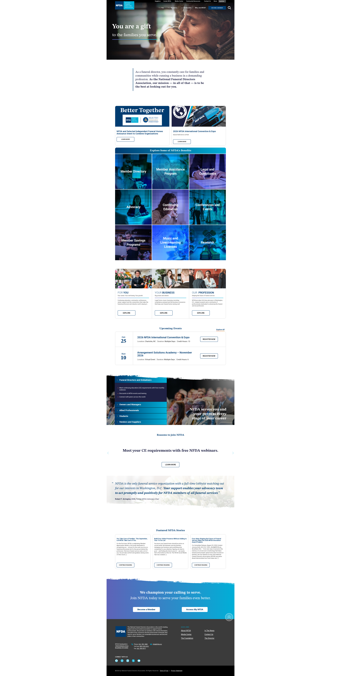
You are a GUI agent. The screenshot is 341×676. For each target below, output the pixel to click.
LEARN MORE (182, 141)
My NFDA (221, 1)
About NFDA (186, 630)
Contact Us (207, 1)
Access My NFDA (194, 609)
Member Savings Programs (133, 243)
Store (215, 1)
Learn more (125, 139)
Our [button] (186, 8)
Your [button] (172, 8)
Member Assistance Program (170, 171)
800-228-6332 (144, 646)
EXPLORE (126, 313)
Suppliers (158, 1)
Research (207, 242)
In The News (209, 630)
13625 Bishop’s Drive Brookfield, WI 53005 (121, 647)
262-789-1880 (143, 644)
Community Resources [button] (193, 1)
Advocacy (133, 207)
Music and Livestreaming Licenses (170, 242)
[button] (201, 8)
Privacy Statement (176, 671)
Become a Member (217, 8)
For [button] (161, 8)
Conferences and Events (207, 207)
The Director (209, 638)
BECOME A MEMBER (170, 465)
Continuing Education (170, 207)
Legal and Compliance (207, 171)
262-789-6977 (141, 648)
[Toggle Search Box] (229, 8)
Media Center (179, 1)
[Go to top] (229, 617)
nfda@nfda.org (157, 644)
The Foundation (187, 638)
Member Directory (133, 171)
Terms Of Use (164, 671)
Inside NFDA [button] (167, 1)
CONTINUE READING (163, 565)
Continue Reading (125, 565)
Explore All (220, 329)
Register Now (209, 339)
